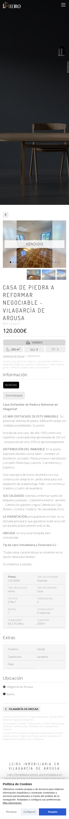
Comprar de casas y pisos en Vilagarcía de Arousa (5, 215)
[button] (10, 262)
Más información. (12, 802)
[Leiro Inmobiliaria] (12, 4)
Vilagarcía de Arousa (13, 356)
